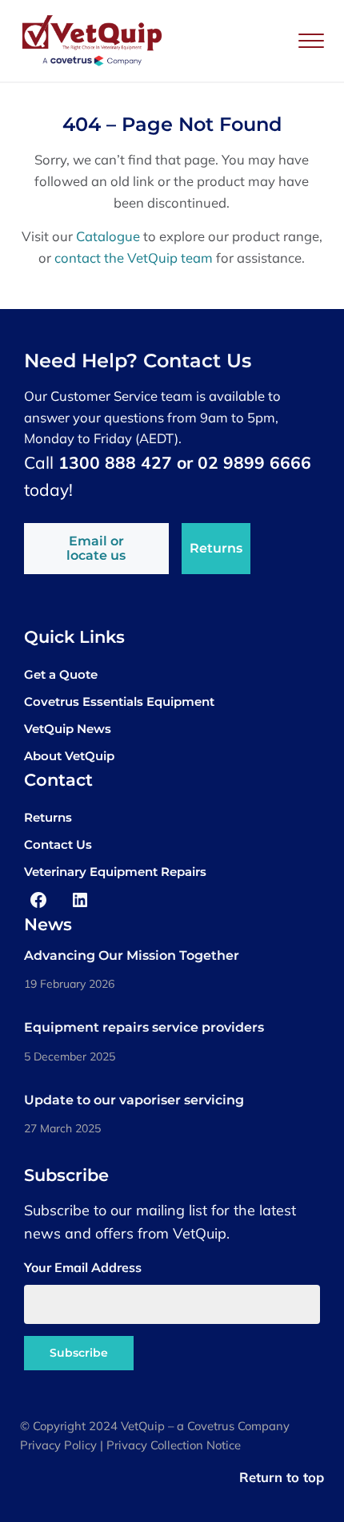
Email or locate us (96, 548)
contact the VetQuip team (133, 257)
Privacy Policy (58, 1445)
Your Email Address (83, 1267)
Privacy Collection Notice (173, 1445)
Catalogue (108, 236)
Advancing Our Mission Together (131, 955)
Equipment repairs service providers (144, 1027)
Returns (216, 548)
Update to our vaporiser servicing (134, 1100)
